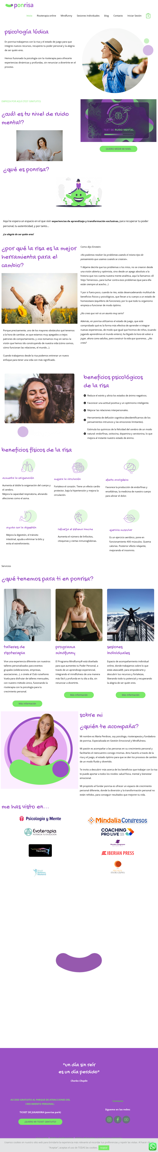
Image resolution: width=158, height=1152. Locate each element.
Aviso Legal (42, 1138)
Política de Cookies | (86, 1138)
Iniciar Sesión (134, 15)
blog (106, 15)
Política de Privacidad (61, 1138)
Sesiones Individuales (88, 15)
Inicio (29, 15)
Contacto (118, 15)
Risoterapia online (46, 15)
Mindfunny (66, 15)
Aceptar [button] (103, 1147)
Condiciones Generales (110, 1138)
